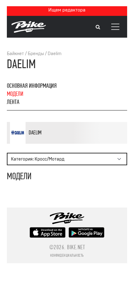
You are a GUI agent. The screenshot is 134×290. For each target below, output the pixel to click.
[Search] (98, 27)
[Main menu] (115, 27)
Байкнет (15, 53)
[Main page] (29, 31)
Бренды (36, 53)
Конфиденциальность (67, 255)
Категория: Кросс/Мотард (38, 159)
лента (13, 101)
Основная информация (32, 85)
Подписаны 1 (72, 143)
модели (15, 93)
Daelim (54, 53)
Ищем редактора (66, 10)
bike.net (76, 247)
